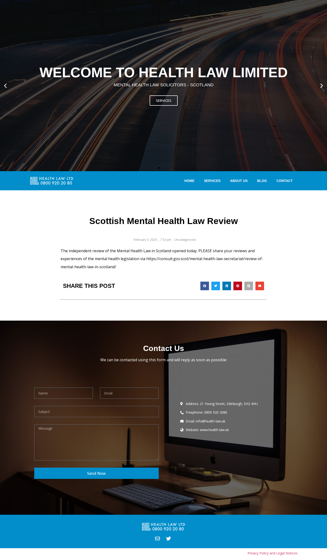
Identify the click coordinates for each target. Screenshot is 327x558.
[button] (159, 168)
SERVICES (163, 100)
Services (212, 181)
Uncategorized (185, 239)
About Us (239, 181)
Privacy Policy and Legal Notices (273, 553)
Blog (262, 181)
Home (189, 181)
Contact (284, 181)
